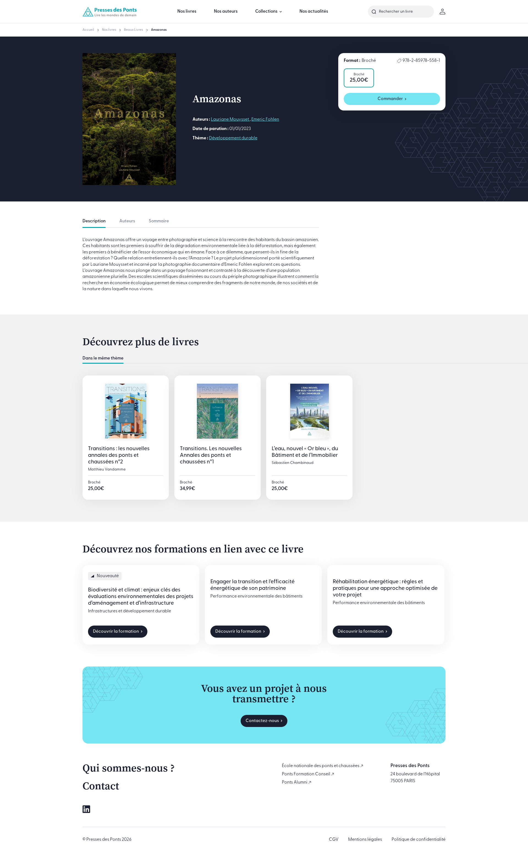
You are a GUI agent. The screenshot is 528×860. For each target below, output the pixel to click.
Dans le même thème (102, 358)
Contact (100, 786)
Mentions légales (365, 839)
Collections (266, 11)
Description (94, 221)
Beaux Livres (133, 30)
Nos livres (186, 11)
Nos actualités (313, 11)
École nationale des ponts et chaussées (321, 766)
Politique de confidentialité (419, 839)
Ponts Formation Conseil (306, 774)
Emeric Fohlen (265, 119)
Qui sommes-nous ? (128, 768)
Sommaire (159, 221)
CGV (334, 839)
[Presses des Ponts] (110, 11)
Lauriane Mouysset (230, 119)
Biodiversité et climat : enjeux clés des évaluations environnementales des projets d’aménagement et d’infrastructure (140, 596)
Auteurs (127, 221)
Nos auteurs (226, 11)
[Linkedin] (86, 809)
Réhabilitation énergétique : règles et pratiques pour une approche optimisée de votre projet (385, 588)
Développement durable (233, 138)
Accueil (88, 30)
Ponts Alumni (295, 782)
